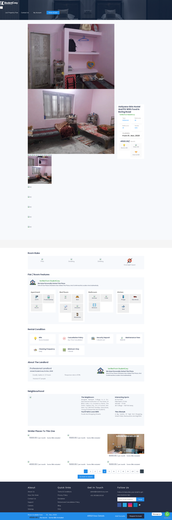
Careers (30, 506)
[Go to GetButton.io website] (167, 518)
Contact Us (25, 13)
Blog (59, 506)
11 (137, 471)
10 (133, 471)
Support (30, 502)
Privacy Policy (63, 495)
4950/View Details (95, 516)
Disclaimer (61, 499)
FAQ (59, 509)
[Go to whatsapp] (167, 514)
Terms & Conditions (65, 492)
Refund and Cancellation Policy (69, 502)
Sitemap (31, 509)
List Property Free (11, 13)
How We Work (33, 495)
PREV (86, 471)
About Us (31, 492)
